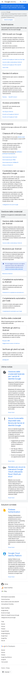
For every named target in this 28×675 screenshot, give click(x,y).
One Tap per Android (7, 111)
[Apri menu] (2, 2)
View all (3, 640)
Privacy (8, 668)
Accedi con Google (5, 612)
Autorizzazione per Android (9, 157)
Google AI (3, 659)
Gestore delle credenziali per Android (12, 62)
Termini (3, 668)
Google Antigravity (5, 633)
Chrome (3, 626)
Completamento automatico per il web (12, 311)
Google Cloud (4, 635)
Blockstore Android (7, 273)
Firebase (3, 628)
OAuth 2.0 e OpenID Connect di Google (10, 615)
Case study (5, 67)
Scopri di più (11, 412)
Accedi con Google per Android (10, 114)
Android (3, 624)
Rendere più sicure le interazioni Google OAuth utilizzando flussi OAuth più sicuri (16, 472)
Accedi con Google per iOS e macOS (11, 64)
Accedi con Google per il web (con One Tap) (13, 59)
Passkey (4, 97)
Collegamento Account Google (10, 204)
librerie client (21, 137)
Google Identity (4, 610)
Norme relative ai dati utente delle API (10, 601)
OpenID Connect (13, 97)
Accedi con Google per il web (9, 117)
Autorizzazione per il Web (9, 159)
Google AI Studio (5, 631)
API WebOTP (5, 359)
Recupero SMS (6, 340)
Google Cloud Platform (6, 657)
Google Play (4, 638)
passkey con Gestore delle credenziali (14, 269)
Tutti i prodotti (4, 662)
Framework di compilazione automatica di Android (13, 292)
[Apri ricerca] (21, 2)
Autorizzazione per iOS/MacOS (10, 162)
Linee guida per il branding (7, 604)
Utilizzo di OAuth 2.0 (7, 165)
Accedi (24, 1)
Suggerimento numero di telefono (11, 343)
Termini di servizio (5, 599)
